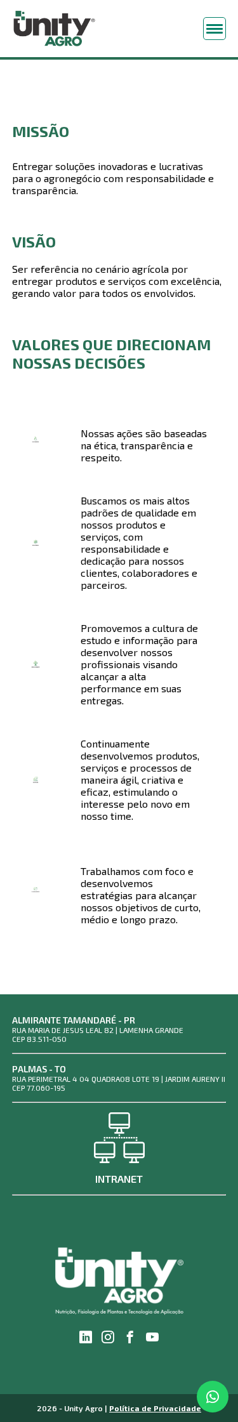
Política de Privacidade (155, 1408)
